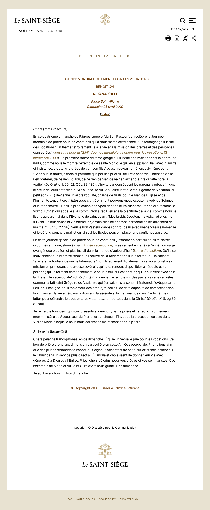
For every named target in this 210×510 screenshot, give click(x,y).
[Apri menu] (192, 20)
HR (114, 56)
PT (129, 56)
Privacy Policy (129, 499)
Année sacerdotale (97, 245)
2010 (58, 31)
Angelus (45, 31)
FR (106, 56)
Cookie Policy (107, 499)
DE (81, 56)
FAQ (70, 499)
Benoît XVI (24, 31)
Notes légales (85, 499)
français (179, 30)
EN (90, 56)
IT (121, 56)
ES (98, 56)
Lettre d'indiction (147, 250)
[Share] (194, 38)
